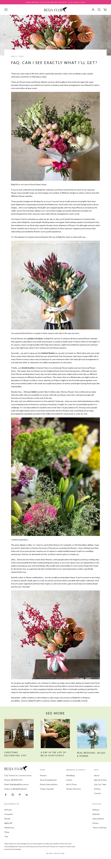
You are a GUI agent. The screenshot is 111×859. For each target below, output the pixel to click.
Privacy (95, 823)
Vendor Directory (73, 789)
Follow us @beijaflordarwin (15, 789)
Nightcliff (8, 823)
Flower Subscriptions (49, 784)
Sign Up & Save (100, 780)
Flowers (43, 775)
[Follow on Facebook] (5, 794)
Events (69, 780)
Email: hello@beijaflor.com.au (16, 784)
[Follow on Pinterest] (19, 794)
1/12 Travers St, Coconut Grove (17, 775)
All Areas (8, 810)
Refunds (96, 814)
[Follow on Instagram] (12, 794)
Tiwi (6, 836)
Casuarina (8, 814)
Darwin (7, 818)
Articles (97, 789)
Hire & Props (71, 784)
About (96, 775)
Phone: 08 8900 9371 (13, 780)
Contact (97, 793)
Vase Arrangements (48, 780)
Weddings (70, 775)
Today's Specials (47, 789)
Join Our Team (100, 784)
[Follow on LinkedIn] (26, 794)
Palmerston (9, 827)
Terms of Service (99, 827)
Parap (6, 832)
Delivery (95, 810)
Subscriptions (98, 818)
